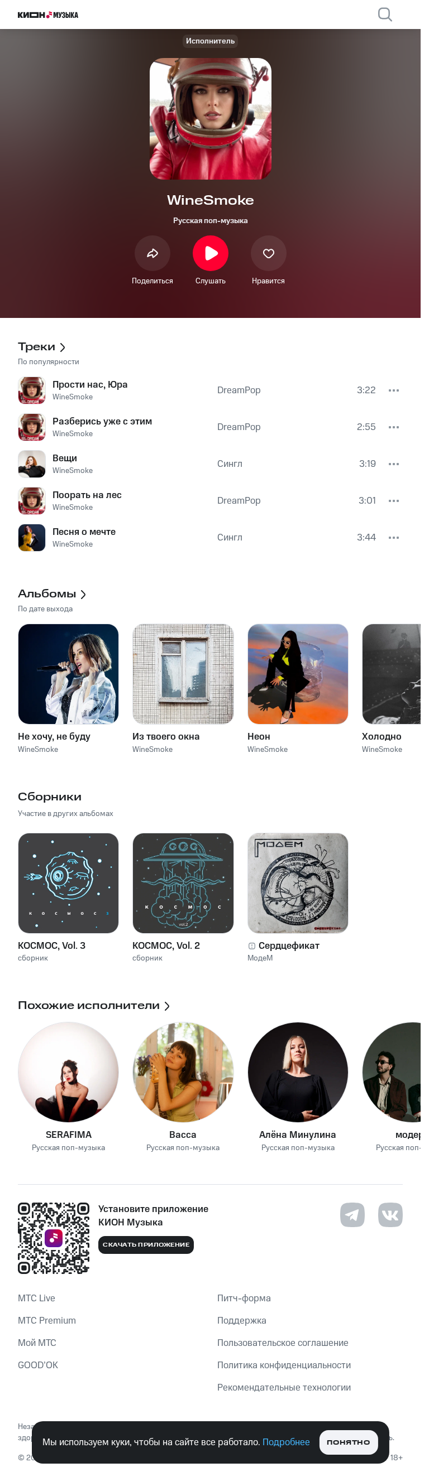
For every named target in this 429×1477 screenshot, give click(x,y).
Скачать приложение (146, 1245)
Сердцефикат (289, 946)
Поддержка (241, 1321)
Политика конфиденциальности (284, 1365)
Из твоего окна (166, 736)
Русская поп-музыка (210, 220)
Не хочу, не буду (54, 736)
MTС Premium (47, 1321)
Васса (183, 1135)
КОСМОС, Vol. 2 (166, 946)
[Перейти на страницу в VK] (390, 1215)
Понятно (348, 1442)
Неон (258, 736)
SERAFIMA (69, 1135)
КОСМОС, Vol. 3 (51, 946)
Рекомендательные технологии (284, 1387)
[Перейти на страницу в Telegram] (352, 1215)
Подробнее (286, 1442)
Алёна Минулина (297, 1135)
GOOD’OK (38, 1365)
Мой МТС (37, 1343)
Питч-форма (244, 1298)
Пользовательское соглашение (283, 1343)
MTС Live (36, 1298)
